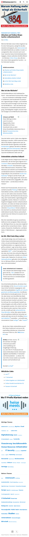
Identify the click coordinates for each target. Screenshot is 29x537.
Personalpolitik (5, 510)
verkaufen (10, 166)
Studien (11, 513)
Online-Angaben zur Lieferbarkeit (15, 380)
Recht (17, 510)
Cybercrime (14, 430)
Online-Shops (13, 58)
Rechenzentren (19, 459)
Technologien (23, 462)
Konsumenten (17, 450)
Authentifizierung (11, 426)
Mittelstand (22, 502)
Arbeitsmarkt (10, 478)
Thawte (24, 320)
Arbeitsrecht (4, 426)
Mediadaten (25, 535)
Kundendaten (5, 147)
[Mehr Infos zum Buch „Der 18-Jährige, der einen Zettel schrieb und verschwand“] (14, 16)
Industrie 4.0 (17, 494)
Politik (13, 510)
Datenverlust (21, 48)
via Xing (10, 366)
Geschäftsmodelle (20, 443)
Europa (3, 490)
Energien (11, 439)
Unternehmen (6, 518)
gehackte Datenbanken (13, 149)
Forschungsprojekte (5, 494)
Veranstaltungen (16, 518)
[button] (23, 2)
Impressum (19, 535)
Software (9, 462)
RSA (9, 251)
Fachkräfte (17, 439)
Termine (17, 513)
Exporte (9, 490)
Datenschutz (20, 482)
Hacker (22, 174)
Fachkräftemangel (14, 490)
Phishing (14, 190)
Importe (12, 494)
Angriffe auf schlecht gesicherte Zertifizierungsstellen (14, 291)
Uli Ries (6, 40)
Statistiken (4, 514)
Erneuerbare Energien (21, 486)
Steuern (18, 462)
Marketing (12, 454)
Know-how (14, 498)
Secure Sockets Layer (20, 286)
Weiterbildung (10, 466)
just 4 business (6, 535)
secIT (6, 374)
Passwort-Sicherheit (11, 386)
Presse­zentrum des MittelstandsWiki (10, 132)
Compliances (3, 430)
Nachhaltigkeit (19, 454)
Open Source (11, 458)
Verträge (4, 467)
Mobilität (11, 506)
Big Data (17, 426)
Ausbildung (17, 478)
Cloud (22, 426)
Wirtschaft (4, 521)
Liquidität (23, 450)
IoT (2, 450)
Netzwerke (4, 459)
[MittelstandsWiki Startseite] (8, 2)
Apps (2, 478)
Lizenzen (3, 454)
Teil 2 (12, 273)
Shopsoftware (11, 208)
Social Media (3, 462)
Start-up (14, 462)
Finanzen (21, 490)
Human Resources (8, 447)
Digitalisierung (7, 435)
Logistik (7, 454)
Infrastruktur (21, 447)
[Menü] (27, 2)
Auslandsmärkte (5, 482)
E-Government (5, 439)
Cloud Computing (14, 482)
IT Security (9, 450)
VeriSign (15, 320)
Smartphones (23, 510)
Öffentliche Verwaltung (12, 521)
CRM (7, 430)
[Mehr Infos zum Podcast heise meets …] (14, 405)
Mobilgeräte (4, 506)
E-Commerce (20, 435)
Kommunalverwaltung (6, 502)
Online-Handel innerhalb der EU (14, 383)
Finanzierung (6, 443)
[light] (20, 2)
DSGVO (15, 435)
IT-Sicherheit (9, 377)
